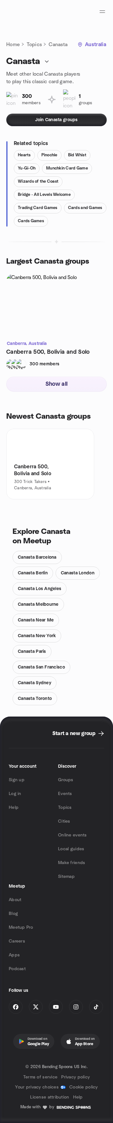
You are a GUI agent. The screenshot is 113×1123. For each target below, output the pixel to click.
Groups (65, 780)
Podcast (17, 969)
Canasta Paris (32, 651)
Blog (13, 913)
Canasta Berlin (33, 573)
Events (65, 794)
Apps (14, 955)
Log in (15, 794)
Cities (64, 821)
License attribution (49, 1097)
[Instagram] (76, 1007)
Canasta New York (37, 636)
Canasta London (77, 573)
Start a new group (73, 733)
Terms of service (40, 1077)
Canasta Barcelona (37, 557)
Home (13, 44)
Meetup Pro (21, 927)
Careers (17, 941)
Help (14, 807)
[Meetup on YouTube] (56, 1007)
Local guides (71, 849)
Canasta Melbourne (38, 604)
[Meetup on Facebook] (16, 1007)
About (15, 900)
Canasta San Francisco (41, 667)
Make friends (71, 863)
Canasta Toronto (35, 698)
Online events (72, 835)
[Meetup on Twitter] (36, 1007)
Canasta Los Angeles (39, 589)
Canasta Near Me (36, 620)
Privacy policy (75, 1077)
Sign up (16, 780)
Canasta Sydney (34, 683)
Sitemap (66, 876)
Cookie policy (83, 1087)
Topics (34, 44)
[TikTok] (96, 1007)
